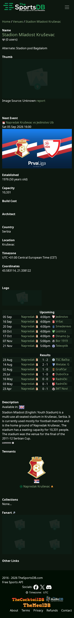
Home (6, 22)
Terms (26, 610)
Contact (66, 610)
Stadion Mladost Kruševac (43, 22)
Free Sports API (12, 582)
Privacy (38, 610)
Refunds (52, 610)
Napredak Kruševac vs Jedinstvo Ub (29, 122)
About (14, 610)
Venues (18, 22)
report (40, 101)
